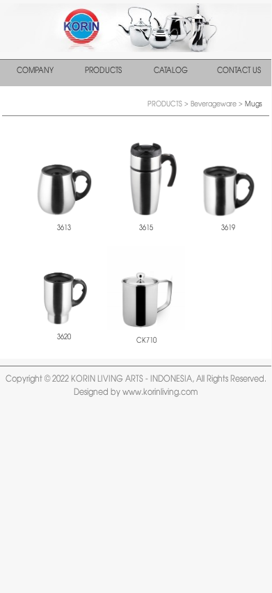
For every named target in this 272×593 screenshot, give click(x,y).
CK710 (146, 340)
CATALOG (171, 71)
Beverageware (215, 104)
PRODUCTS (103, 71)
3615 (146, 228)
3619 (228, 228)
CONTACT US (239, 71)
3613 (64, 228)
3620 (64, 337)
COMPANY (35, 71)
